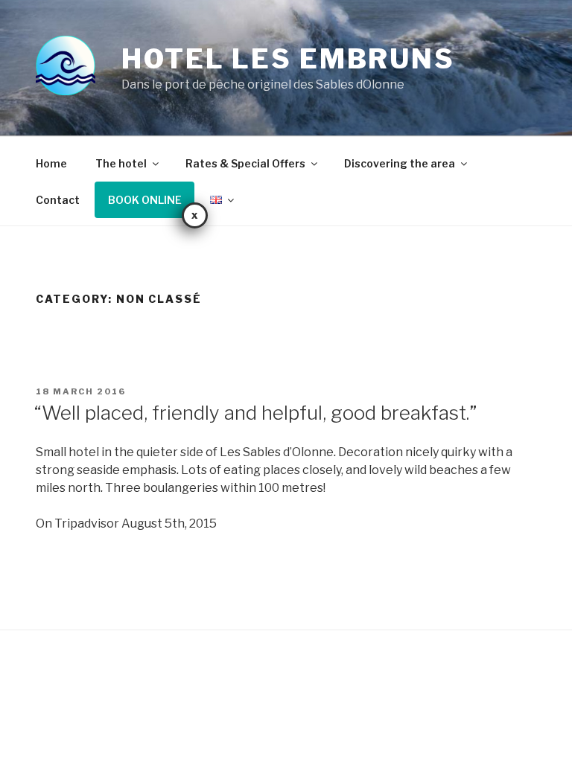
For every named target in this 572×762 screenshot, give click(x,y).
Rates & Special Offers (245, 163)
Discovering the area (399, 163)
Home (51, 163)
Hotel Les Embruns (288, 58)
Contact (58, 199)
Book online (145, 199)
